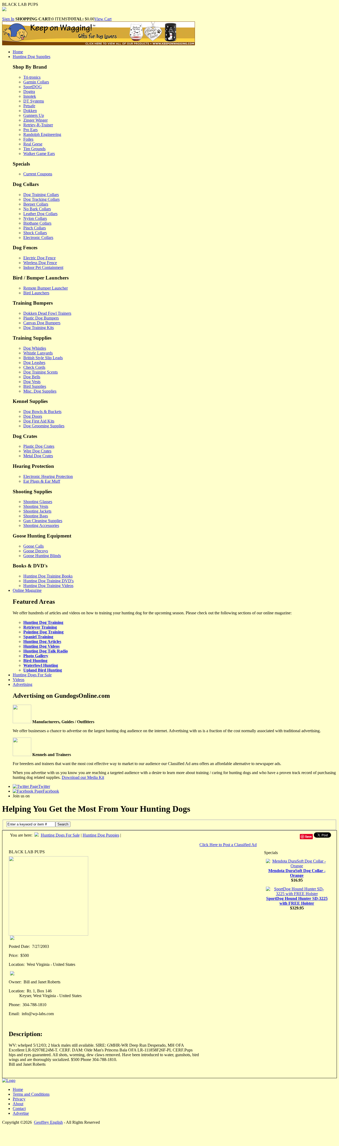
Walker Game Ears (39, 153)
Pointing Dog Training (43, 632)
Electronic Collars (38, 237)
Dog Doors (32, 416)
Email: (14, 1013)
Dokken (30, 110)
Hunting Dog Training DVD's (48, 581)
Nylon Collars (35, 218)
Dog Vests (32, 381)
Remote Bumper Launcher (45, 288)
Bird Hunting (35, 660)
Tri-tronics (32, 77)
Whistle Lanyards (38, 353)
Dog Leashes (34, 362)
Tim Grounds (34, 148)
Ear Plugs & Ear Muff (41, 481)
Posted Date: (19, 946)
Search (62, 824)
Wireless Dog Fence (40, 262)
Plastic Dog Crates (38, 446)
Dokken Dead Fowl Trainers (47, 313)
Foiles (28, 139)
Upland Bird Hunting (42, 670)
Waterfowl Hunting (40, 665)
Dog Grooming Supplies (43, 426)
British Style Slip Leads (43, 358)
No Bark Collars (37, 209)
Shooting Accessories (41, 525)
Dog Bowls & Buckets (42, 411)
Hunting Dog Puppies (101, 835)
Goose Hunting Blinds (42, 555)
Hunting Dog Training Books (48, 576)
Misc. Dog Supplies (39, 391)
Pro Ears (30, 129)
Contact (19, 1108)
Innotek (29, 96)
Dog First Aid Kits (38, 421)
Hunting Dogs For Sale (32, 675)
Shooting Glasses (37, 501)
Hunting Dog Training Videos (48, 585)
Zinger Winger (35, 120)
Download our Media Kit (83, 777)
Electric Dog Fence (39, 258)
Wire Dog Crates (37, 451)
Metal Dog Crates (38, 456)
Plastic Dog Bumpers (41, 318)
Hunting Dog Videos (41, 646)
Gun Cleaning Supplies (42, 520)
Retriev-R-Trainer (38, 125)
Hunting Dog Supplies (31, 56)
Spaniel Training (38, 636)
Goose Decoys (35, 551)
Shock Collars (35, 232)
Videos (18, 679)
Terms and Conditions (31, 1094)
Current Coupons (37, 174)
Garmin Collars (36, 82)
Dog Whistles (34, 348)
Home (18, 52)
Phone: (14, 1004)
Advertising (22, 684)
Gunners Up (33, 115)
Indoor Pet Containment (43, 267)
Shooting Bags (35, 516)
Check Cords (34, 367)
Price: (13, 955)
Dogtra (29, 91)
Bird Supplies (34, 386)
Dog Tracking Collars (41, 199)
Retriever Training (40, 627)
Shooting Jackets (37, 511)
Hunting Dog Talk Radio (45, 651)
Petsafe (29, 106)
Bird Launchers (36, 293)
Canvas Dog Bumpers (41, 323)
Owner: (15, 982)
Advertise (21, 1113)
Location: (17, 964)
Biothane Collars (37, 223)
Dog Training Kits (38, 327)
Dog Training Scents (40, 372)
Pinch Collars (34, 228)
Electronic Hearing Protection (48, 476)
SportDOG (32, 87)
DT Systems (33, 101)
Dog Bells (31, 377)
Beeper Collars (35, 204)
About (18, 1103)
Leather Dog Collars (40, 213)
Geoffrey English (48, 1122)
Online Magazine (27, 590)
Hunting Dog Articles (42, 641)
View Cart (102, 19)
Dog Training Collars (41, 194)
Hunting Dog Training (43, 622)
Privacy (19, 1099)
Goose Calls (33, 546)
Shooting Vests (35, 506)
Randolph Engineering (42, 134)
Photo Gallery (35, 656)
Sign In (8, 19)
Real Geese (32, 144)
